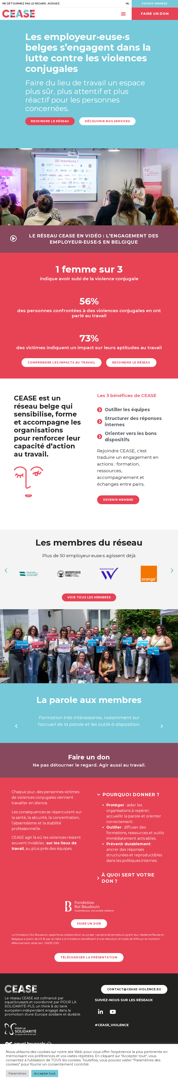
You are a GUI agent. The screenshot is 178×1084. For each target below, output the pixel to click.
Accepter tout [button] (44, 1073)
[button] (123, 14)
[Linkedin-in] (100, 1011)
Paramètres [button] (17, 1073)
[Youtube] (112, 1011)
